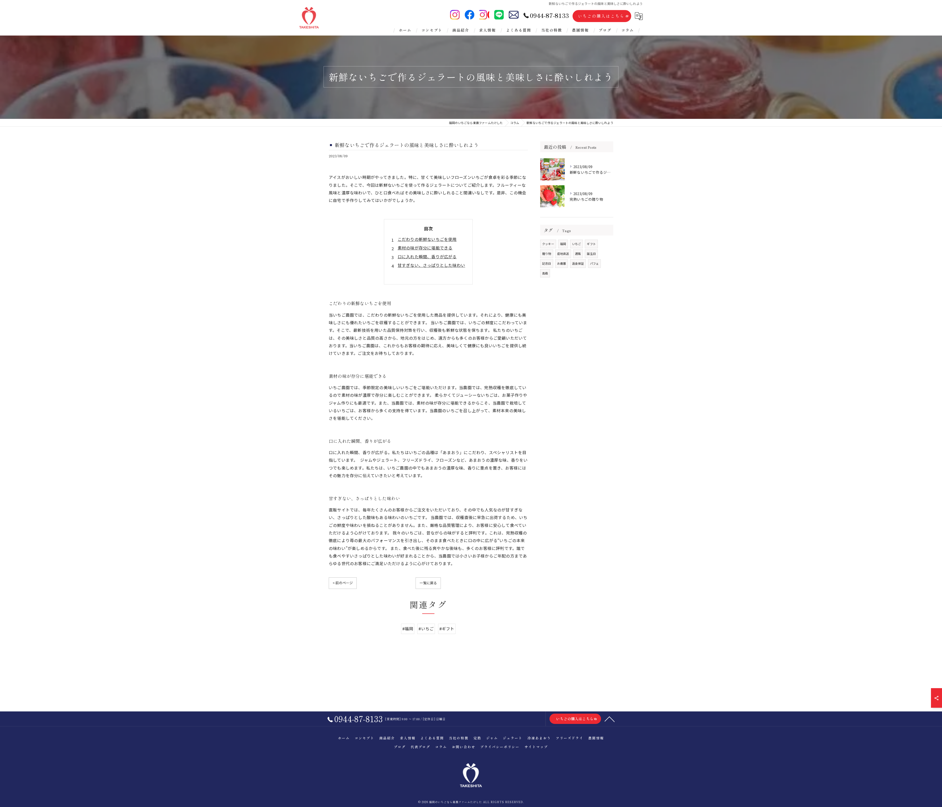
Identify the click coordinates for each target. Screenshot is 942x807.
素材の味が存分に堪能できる (425, 248)
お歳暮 (561, 263)
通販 (578, 253)
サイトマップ (536, 746)
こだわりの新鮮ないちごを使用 (427, 239)
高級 (545, 273)
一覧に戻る (428, 582)
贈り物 (546, 253)
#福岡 (407, 629)
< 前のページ (343, 582)
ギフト (591, 244)
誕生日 (591, 253)
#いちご (426, 629)
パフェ (594, 263)
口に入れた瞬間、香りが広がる (427, 257)
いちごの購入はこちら (601, 16)
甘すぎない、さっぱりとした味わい (431, 265)
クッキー (548, 244)
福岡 (563, 244)
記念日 (546, 263)
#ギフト (447, 629)
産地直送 (563, 253)
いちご (576, 244)
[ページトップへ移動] (610, 719)
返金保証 (578, 263)
